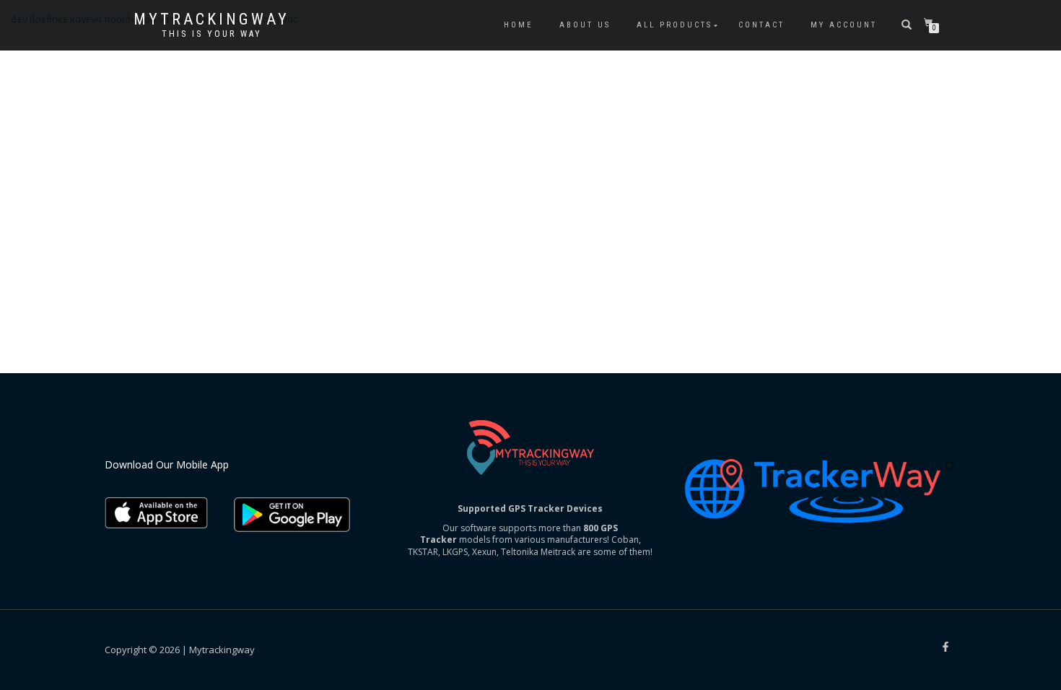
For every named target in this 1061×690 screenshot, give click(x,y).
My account (844, 25)
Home (518, 25)
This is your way (212, 34)
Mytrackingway (211, 19)
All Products (674, 25)
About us (585, 25)
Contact (761, 25)
